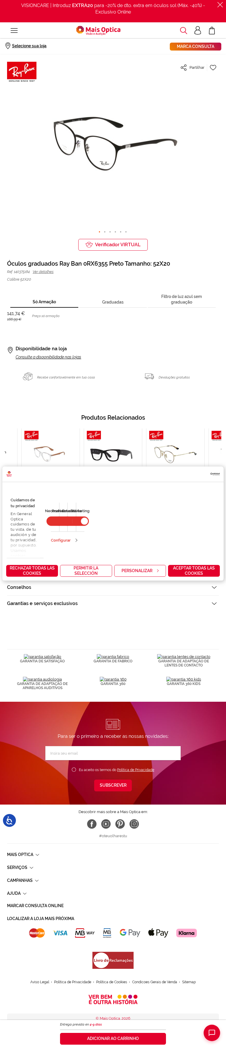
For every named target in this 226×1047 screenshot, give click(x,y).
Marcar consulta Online (35, 905)
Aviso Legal (39, 982)
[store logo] (98, 30)
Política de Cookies (111, 982)
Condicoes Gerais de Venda (154, 982)
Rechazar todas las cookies (32, 570)
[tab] (44, 302)
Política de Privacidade (135, 770)
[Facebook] (92, 824)
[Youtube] (106, 824)
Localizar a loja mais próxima (40, 918)
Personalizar (137, 570)
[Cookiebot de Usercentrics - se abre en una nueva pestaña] (194, 474)
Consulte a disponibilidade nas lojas (48, 357)
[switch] (80, 521)
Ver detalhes (43, 271)
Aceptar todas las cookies (194, 570)
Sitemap (189, 982)
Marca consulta (195, 46)
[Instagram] (134, 824)
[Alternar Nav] (14, 31)
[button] (184, 31)
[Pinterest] (120, 824)
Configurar (61, 540)
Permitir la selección (86, 570)
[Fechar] (220, 4)
